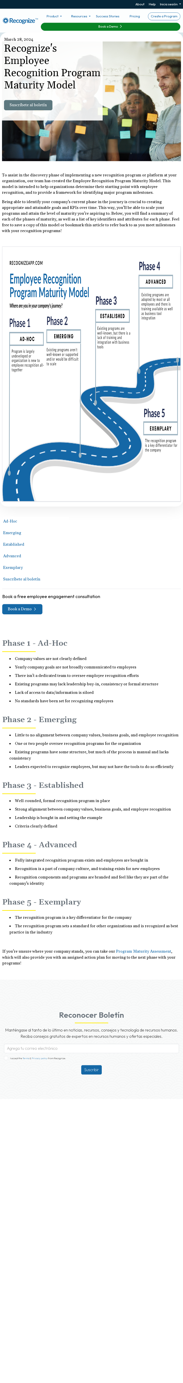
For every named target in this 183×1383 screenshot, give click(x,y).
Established (13, 544)
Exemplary (13, 567)
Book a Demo (108, 27)
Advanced (12, 556)
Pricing (134, 16)
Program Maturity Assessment (143, 951)
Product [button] (52, 16)
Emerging (12, 532)
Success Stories (107, 16)
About (139, 4)
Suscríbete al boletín (28, 105)
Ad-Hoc (10, 521)
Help (152, 4)
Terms (26, 1058)
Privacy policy (39, 1058)
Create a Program (164, 16)
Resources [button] (79, 16)
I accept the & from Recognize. (38, 1058)
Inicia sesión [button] (169, 4)
